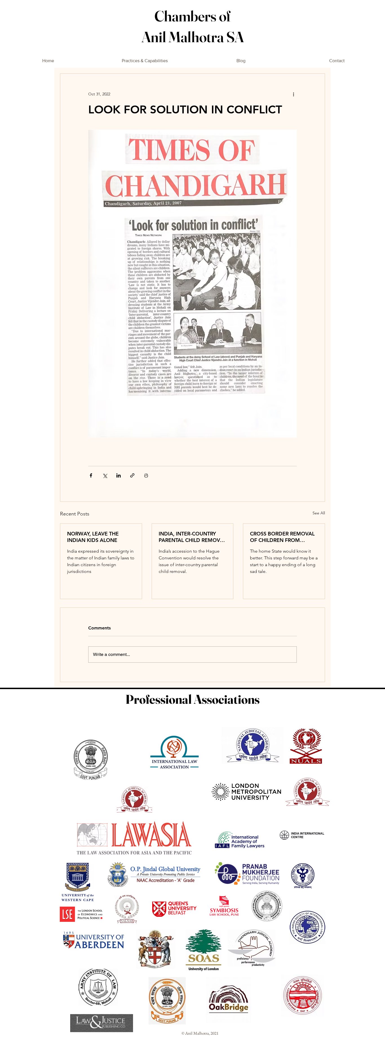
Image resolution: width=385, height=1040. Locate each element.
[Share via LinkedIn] (118, 475)
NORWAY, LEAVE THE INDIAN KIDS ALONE (93, 536)
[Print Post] (146, 475)
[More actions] (293, 94)
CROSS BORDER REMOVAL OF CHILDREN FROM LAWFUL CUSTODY (282, 536)
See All (319, 512)
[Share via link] (132, 475)
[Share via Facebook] (91, 475)
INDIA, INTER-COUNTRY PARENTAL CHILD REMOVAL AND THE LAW (192, 536)
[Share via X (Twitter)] (104, 475)
